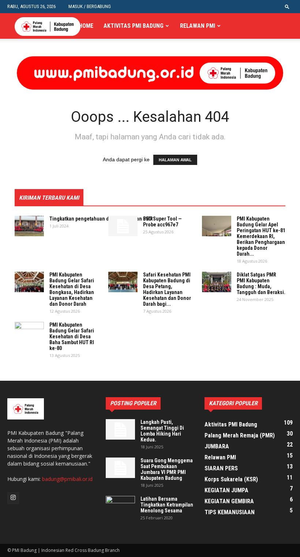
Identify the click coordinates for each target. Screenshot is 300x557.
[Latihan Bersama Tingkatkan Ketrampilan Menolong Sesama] (120, 506)
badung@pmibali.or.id (67, 478)
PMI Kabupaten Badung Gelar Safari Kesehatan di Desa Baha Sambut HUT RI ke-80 (71, 336)
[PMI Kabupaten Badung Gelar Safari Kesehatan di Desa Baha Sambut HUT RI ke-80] (29, 332)
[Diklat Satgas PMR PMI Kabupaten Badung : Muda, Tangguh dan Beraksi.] (216, 282)
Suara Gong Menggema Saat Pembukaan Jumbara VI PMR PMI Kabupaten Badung (166, 469)
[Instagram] (13, 498)
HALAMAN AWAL (175, 160)
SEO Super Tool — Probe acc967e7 (162, 221)
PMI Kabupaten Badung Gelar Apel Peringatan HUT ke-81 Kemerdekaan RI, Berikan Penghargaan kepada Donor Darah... (261, 236)
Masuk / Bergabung (89, 6)
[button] (287, 6)
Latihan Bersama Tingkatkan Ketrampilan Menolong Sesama (166, 504)
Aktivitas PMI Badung (134, 25)
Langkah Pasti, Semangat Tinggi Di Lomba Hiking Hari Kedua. (162, 431)
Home (86, 25)
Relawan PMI (197, 25)
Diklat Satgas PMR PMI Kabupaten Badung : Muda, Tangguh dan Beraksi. (261, 283)
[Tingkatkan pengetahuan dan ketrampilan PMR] (29, 226)
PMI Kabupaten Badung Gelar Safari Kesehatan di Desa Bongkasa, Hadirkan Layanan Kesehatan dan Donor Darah (71, 289)
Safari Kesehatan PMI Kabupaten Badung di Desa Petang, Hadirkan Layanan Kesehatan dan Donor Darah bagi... (167, 289)
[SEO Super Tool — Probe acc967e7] (123, 226)
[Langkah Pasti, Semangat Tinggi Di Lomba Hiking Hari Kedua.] (120, 429)
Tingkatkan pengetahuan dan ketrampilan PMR (101, 219)
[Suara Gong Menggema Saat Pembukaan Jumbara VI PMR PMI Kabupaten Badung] (120, 468)
